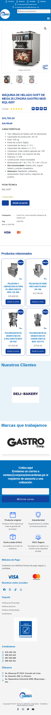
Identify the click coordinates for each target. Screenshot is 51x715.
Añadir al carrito (20, 203)
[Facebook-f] (18, 709)
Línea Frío (20, 215)
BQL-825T (6, 189)
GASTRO (20, 221)
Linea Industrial (30, 215)
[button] (48, 18)
